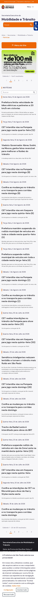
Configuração (8, 590)
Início (3, 35)
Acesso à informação (9, 1)
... (22, 80)
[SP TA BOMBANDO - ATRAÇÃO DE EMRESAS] (19, 62)
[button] (31, 80)
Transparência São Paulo (23, 1)
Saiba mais (16, 586)
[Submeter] (34, 92)
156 (33, 1)
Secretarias (12, 35)
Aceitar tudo (22, 590)
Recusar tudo (9, 594)
